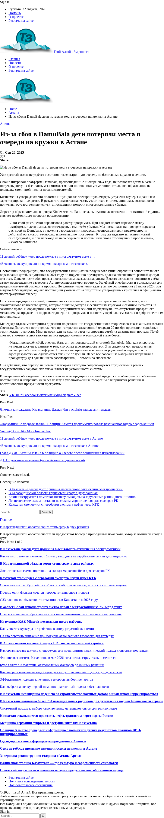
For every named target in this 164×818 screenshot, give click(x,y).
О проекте (16, 17)
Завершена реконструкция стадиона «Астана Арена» (41, 755)
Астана (5, 124)
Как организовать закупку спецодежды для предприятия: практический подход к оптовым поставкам (74, 650)
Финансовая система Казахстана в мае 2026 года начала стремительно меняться (58, 657)
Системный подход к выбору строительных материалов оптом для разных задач (58, 708)
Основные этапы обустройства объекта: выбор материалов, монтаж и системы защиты (63, 585)
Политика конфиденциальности (32, 781)
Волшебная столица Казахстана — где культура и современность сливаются (59, 763)
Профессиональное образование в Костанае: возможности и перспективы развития (61, 614)
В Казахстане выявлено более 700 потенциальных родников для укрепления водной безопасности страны (81, 701)
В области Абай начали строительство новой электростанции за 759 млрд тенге (61, 607)
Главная (14, 59)
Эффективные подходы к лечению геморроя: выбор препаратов (46, 679)
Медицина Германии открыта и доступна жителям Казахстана (48, 723)
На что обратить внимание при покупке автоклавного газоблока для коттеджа (57, 636)
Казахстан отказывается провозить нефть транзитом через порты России (56, 715)
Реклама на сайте (21, 20)
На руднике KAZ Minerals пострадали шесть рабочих (41, 621)
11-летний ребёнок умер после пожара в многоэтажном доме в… (47, 256)
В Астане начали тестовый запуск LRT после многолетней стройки (52, 643)
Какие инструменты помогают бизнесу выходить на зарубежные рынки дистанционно (72, 497)
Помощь (15, 13)
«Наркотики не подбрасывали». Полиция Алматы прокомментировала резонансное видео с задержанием (77, 424)
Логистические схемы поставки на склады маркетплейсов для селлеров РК (63, 500)
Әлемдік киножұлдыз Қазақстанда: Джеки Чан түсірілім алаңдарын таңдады (55, 409)
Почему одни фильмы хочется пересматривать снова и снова (44, 592)
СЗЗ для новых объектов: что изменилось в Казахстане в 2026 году (49, 600)
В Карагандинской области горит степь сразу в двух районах (53, 493)
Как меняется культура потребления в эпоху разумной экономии (47, 628)
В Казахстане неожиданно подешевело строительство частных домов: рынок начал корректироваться (79, 694)
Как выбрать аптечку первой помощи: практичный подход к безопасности (54, 686)
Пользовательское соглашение (31, 785)
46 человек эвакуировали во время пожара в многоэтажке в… (45, 263)
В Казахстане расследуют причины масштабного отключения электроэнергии (66, 489)
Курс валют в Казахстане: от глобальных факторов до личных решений (52, 665)
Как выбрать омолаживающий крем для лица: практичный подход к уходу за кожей (61, 672)
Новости (15, 63)
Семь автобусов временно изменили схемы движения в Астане (48, 748)
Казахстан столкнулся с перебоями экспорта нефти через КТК (54, 504)
